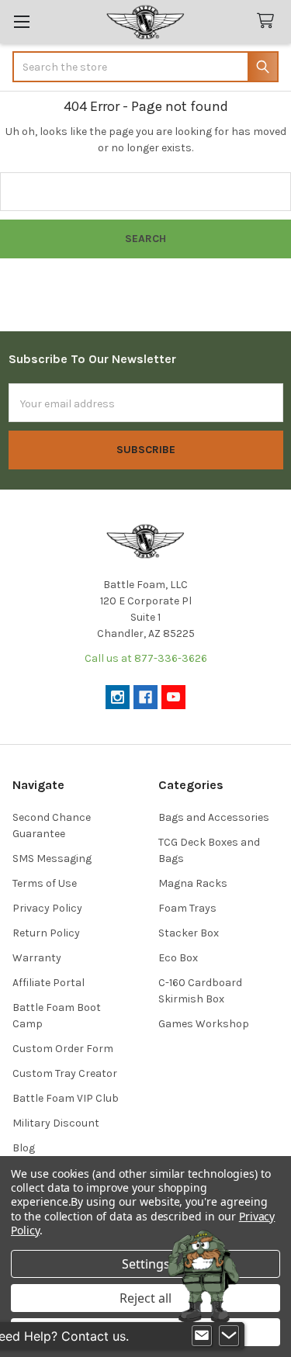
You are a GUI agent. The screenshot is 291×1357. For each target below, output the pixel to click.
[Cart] (268, 21)
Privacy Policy (47, 908)
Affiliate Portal (48, 982)
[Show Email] (202, 1336)
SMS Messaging (52, 858)
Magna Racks (192, 883)
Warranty (36, 957)
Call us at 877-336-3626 (146, 658)
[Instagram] (118, 697)
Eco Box (178, 957)
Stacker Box (188, 933)
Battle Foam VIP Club (65, 1098)
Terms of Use (44, 883)
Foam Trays (187, 908)
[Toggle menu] (21, 21)
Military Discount (55, 1123)
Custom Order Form (62, 1048)
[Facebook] (145, 697)
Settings (146, 1263)
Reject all (145, 1298)
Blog (23, 1147)
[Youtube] (173, 697)
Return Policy (46, 933)
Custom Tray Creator (64, 1073)
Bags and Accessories (213, 817)
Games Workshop (203, 1023)
